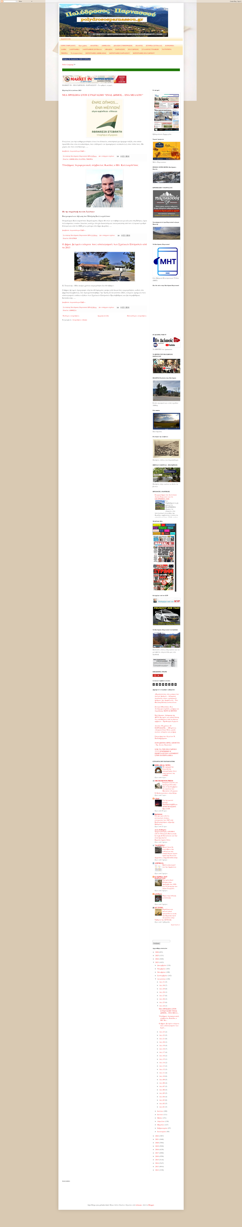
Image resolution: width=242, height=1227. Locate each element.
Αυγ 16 (162, 1055)
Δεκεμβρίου (162, 965)
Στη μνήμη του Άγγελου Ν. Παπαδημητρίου (165, 737)
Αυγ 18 (162, 1049)
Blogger (151, 1205)
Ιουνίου (160, 1114)
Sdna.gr (170, 528)
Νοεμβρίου (161, 969)
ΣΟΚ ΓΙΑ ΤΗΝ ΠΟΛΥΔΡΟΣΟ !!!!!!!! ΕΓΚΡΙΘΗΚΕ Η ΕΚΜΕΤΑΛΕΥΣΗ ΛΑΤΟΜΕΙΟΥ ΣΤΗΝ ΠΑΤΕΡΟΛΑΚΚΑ (166, 752)
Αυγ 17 (162, 1052)
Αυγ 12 (162, 1069)
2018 (157, 1149)
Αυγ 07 (162, 1086)
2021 (157, 1139)
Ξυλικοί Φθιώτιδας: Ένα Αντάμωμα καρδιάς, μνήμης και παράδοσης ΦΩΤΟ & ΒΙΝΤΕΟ (167, 709)
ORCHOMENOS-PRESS (164, 780)
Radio (167, 533)
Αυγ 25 (162, 1002)
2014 (157, 1163)
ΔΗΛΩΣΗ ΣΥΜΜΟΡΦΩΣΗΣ (123, 45)
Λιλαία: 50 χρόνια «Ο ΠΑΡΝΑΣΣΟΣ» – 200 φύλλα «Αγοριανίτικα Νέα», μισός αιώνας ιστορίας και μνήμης (165, 729)
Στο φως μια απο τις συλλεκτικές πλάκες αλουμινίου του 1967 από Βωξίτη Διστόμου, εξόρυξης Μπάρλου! (164, 820)
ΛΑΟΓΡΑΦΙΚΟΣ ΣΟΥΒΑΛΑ (92, 49)
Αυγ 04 (162, 1096)
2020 (157, 1142)
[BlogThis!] (123, 156)
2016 (157, 1156)
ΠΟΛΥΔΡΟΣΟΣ (133, 49)
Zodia (172, 530)
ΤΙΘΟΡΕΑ (64, 53)
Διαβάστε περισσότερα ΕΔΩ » (73, 151)
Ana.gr (155, 528)
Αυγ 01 (162, 1107)
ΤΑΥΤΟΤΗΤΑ (166, 49)
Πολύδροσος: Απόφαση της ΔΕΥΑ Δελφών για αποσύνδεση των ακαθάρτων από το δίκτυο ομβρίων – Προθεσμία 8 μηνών (167, 718)
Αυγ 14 (162, 1062)
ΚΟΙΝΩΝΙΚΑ (169, 45)
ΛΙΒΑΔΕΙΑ (108, 49)
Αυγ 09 (162, 1079)
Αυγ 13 (162, 1066)
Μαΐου (160, 1118)
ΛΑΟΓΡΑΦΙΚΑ (74, 49)
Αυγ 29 (162, 989)
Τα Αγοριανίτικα (76, 53)
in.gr (161, 530)
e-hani (157, 798)
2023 (157, 962)
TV (163, 533)
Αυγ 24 (162, 1006)
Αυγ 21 (162, 1038)
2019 (157, 1146)
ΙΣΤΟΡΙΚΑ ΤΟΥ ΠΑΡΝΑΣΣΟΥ (161, 877)
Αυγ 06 (162, 1090)
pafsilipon (158, 894)
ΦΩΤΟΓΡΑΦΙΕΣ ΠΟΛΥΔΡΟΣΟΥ (144, 53)
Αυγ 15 (162, 1059)
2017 (157, 1153)
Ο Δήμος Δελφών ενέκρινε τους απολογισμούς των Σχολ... (169, 1025)
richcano (139, 1205)
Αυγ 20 (162, 1042)
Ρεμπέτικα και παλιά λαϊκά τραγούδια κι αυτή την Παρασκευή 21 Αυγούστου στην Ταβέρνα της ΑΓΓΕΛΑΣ (165, 914)
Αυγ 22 (162, 1035)
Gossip (167, 530)
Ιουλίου (160, 1111)
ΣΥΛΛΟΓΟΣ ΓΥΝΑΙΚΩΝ (150, 49)
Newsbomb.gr (170, 525)
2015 (157, 1159)
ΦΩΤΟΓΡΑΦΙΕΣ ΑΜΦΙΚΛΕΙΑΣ (96, 53)
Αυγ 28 (162, 992)
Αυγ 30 (162, 985)
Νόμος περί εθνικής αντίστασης (169, 897)
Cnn (163, 525)
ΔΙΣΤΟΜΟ (159, 907)
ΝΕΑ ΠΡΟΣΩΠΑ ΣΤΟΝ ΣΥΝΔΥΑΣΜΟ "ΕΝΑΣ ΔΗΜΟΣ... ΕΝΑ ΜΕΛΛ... (169, 1011)
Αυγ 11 (162, 1073)
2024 (157, 959)
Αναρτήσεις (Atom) (79, 320)
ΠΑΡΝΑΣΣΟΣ (120, 49)
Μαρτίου (161, 1125)
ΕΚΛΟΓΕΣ (139, 45)
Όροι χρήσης (83, 45)
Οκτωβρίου (161, 972)
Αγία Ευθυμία (160, 830)
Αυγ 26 (162, 999)
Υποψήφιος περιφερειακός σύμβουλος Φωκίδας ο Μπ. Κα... (169, 1018)
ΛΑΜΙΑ (63, 49)
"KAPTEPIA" (160, 845)
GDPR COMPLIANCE (68, 45)
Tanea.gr (156, 530)
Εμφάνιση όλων (175, 925)
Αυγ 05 (162, 1093)
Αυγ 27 (162, 995)
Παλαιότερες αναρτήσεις (137, 316)
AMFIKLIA (159, 863)
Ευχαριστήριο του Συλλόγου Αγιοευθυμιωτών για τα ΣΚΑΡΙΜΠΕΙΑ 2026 (166, 497)
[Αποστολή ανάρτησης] (117, 156)
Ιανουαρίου (162, 1131)
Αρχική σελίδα (66, 39)
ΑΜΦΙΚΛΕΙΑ (106, 45)
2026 (157, 952)
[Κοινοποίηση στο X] (125, 156)
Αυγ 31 (162, 982)
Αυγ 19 (162, 1045)
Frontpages (156, 525)
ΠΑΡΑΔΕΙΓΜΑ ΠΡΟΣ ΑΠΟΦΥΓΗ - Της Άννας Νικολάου (167, 744)
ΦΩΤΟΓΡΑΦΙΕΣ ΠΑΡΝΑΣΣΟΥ (119, 53)
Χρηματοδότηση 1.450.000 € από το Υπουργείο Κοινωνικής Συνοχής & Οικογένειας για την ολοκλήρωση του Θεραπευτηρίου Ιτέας (166, 835)
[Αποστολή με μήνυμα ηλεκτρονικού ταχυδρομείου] (121, 156)
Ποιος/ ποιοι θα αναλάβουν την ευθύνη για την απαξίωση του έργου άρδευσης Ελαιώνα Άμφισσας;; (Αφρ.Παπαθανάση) (166, 852)
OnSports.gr (162, 528)
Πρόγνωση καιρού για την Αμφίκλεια (169, 866)
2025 (157, 955)
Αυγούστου (161, 979)
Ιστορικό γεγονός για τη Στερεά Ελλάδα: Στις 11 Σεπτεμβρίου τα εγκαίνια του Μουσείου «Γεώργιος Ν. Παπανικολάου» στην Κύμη (166, 787)
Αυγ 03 (162, 1100)
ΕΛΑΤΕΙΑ (82, 159)
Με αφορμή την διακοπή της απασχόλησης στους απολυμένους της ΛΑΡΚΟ (169, 771)
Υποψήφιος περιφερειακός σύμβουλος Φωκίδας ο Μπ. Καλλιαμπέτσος (100, 165)
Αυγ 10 (162, 1076)
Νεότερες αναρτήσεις (71, 316)
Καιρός (173, 533)
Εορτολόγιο (156, 533)
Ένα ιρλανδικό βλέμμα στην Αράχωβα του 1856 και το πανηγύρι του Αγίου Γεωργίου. (169, 884)
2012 (157, 1170)
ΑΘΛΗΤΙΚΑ (94, 45)
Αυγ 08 (162, 1083)
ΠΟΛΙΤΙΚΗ (73, 238)
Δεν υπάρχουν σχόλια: (107, 156)
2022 (157, 1136)
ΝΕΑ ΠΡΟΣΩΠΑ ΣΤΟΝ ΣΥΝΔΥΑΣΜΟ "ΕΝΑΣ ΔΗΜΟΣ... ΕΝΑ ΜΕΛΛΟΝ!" (102, 94)
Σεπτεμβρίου (162, 975)
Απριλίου (161, 1121)
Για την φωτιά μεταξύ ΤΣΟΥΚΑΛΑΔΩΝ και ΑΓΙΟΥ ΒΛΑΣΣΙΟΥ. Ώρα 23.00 (170, 804)
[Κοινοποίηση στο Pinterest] (128, 156)
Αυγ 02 (162, 1103)
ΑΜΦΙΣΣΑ (72, 310)
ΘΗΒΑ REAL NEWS (162, 765)
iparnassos (158, 814)
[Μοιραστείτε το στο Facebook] (127, 156)
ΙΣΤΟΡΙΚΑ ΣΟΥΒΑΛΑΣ (154, 45)
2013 (157, 1166)
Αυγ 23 (162, 1032)
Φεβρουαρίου (162, 1128)
